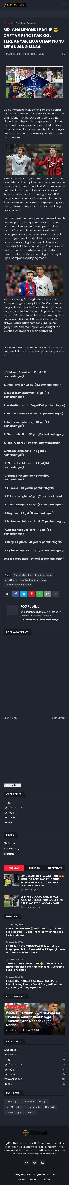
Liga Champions (43, 575)
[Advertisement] (33, 753)
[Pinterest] (31, 594)
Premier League (34, 1079)
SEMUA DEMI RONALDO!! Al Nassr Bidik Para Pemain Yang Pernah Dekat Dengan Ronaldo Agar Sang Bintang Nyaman (34, 984)
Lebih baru (11, 718)
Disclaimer (10, 843)
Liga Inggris (10, 812)
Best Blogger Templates (41, 1174)
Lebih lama (57, 718)
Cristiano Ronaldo (26, 23)
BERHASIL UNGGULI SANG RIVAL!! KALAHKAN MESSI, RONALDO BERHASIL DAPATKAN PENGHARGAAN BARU (42, 900)
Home (21, 1179)
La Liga (8, 802)
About (33, 1179)
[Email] (47, 594)
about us (9, 854)
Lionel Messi (11, 579)
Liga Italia (9, 817)
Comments (55, 868)
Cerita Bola (34, 1054)
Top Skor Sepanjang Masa (18, 584)
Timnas (8, 822)
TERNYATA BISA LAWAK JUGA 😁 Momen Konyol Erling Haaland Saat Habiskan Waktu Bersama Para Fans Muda (35, 967)
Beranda (9, 23)
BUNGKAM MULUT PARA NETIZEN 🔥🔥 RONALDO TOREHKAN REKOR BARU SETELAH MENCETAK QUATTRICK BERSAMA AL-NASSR (42, 880)
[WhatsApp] (39, 594)
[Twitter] (23, 594)
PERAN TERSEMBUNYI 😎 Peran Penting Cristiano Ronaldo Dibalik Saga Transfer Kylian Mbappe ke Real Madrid (34, 932)
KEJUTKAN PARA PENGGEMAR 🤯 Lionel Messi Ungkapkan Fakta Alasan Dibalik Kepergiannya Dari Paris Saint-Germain (35, 949)
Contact (46, 1179)
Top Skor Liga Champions (33, 579)
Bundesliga (34, 1049)
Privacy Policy (11, 848)
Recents (34, 868)
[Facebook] (15, 594)
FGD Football (31, 606)
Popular (14, 868)
